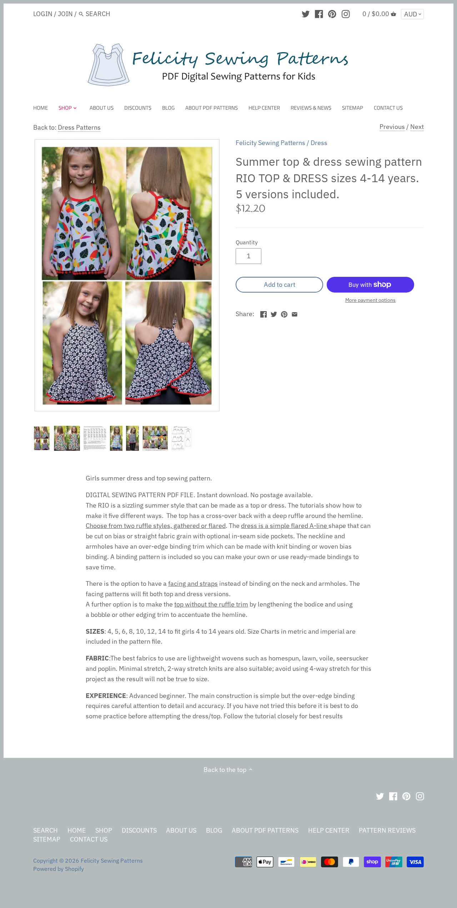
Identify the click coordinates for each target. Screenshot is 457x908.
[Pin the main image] (284, 313)
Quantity (247, 242)
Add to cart (279, 284)
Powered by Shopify (58, 868)
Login (42, 14)
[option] (41, 438)
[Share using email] (294, 313)
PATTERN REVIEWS (387, 830)
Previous (392, 127)
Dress (319, 143)
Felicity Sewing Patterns (270, 143)
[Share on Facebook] (263, 313)
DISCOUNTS (139, 830)
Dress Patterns (79, 127)
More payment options (370, 300)
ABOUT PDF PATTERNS (265, 830)
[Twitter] (306, 13)
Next (417, 127)
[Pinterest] (332, 13)
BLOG (214, 830)
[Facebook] (319, 13)
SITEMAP (46, 839)
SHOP (103, 830)
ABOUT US (181, 830)
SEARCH (45, 830)
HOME (76, 830)
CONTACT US (88, 839)
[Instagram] (346, 13)
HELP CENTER (329, 830)
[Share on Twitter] (274, 313)
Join (65, 14)
